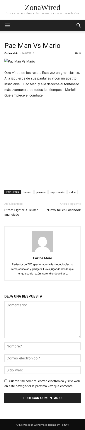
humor (28, 192)
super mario (57, 192)
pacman (41, 192)
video (72, 192)
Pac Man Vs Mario (32, 45)
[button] (7, 25)
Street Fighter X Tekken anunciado (21, 212)
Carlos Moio (11, 53)
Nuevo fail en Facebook (64, 210)
